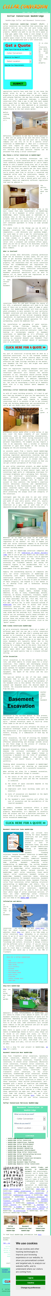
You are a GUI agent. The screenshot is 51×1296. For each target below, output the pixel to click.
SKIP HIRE (40, 1189)
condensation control (22, 1195)
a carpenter (19, 1199)
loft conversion (37, 1193)
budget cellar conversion (36, 856)
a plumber (18, 1207)
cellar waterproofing (12, 1189)
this (18, 932)
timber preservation (22, 1191)
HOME (24, 12)
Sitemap (5, 1269)
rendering (30, 1203)
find (9, 1056)
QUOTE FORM (25, 898)
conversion (11, 494)
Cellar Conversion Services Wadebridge (20, 1103)
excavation (7, 729)
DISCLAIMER (45, 12)
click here (39, 928)
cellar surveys (9, 1205)
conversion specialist (34, 841)
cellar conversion (18, 466)
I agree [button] (30, 1278)
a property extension (35, 1197)
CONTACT (38, 12)
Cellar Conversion (9, 1271)
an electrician (20, 1210)
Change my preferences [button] (30, 1288)
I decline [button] (30, 1283)
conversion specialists (12, 610)
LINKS (28, 12)
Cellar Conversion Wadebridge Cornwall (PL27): (24, 24)
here (21, 934)
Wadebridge (7, 604)
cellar (18, 160)
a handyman (39, 1205)
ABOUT (33, 12)
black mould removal (35, 1208)
